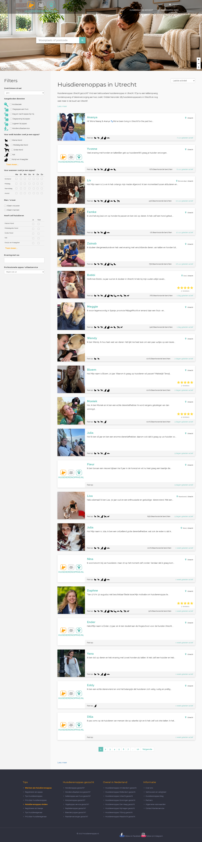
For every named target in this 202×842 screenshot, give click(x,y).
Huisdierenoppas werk (169, 10)
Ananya (92, 117)
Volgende (147, 749)
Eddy (90, 685)
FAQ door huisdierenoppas (36, 800)
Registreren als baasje (34, 808)
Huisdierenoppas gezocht (141, 10)
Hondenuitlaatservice (21, 128)
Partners (149, 800)
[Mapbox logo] (7, 68)
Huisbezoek (17, 104)
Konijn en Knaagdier (19, 159)
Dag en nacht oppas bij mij (23, 114)
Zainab (92, 243)
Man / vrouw (10, 200)
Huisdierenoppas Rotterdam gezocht (120, 792)
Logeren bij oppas (19, 124)
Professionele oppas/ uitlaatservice (21, 267)
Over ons (149, 788)
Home (121, 10)
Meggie (92, 306)
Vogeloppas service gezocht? (77, 804)
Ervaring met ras (11, 255)
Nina (90, 559)
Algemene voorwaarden (156, 804)
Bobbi (91, 275)
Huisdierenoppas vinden (36, 804)
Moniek (92, 401)
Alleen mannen (12, 210)
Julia (90, 432)
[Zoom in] (199, 59)
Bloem (91, 369)
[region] (101, 35)
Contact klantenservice (155, 808)
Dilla (90, 716)
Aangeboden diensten (14, 99)
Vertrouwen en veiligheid (156, 792)
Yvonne (92, 148)
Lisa (90, 496)
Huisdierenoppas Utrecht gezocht (119, 796)
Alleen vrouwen (13, 206)
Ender (91, 622)
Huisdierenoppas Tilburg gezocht (118, 812)
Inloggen (175, 4)
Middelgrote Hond (20, 145)
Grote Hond (18, 150)
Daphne (92, 590)
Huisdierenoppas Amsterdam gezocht (120, 788)
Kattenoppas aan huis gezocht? (78, 796)
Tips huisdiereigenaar (33, 812)
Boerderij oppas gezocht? (75, 812)
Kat (13, 155)
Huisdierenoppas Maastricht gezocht (120, 817)
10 (138, 749)
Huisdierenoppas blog (155, 796)
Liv (89, 180)
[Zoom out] (199, 63)
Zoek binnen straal (12, 88)
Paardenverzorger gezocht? (76, 817)
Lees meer (62, 106)
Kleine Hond (17, 140)
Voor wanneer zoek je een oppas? (19, 170)
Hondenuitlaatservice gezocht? (77, 792)
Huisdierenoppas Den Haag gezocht (120, 804)
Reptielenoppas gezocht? (75, 808)
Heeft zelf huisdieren (14, 216)
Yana (90, 653)
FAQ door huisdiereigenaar (36, 817)
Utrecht (190, 118)
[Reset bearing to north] (199, 67)
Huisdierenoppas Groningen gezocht (120, 800)
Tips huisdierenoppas (33, 796)
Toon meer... (12, 164)
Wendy (92, 338)
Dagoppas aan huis (20, 109)
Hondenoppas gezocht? (75, 788)
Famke (91, 212)
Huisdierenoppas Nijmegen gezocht (120, 808)
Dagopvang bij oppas (21, 119)
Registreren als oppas (34, 792)
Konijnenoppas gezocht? (75, 800)
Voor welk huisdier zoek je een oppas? (22, 134)
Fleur (90, 464)
